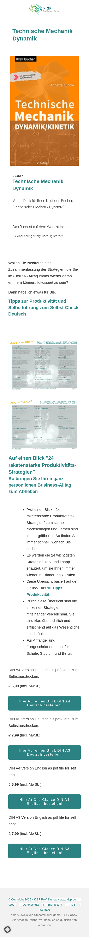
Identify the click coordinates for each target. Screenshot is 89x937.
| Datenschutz (29, 904)
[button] (7, 929)
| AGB (70, 904)
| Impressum (52, 904)
